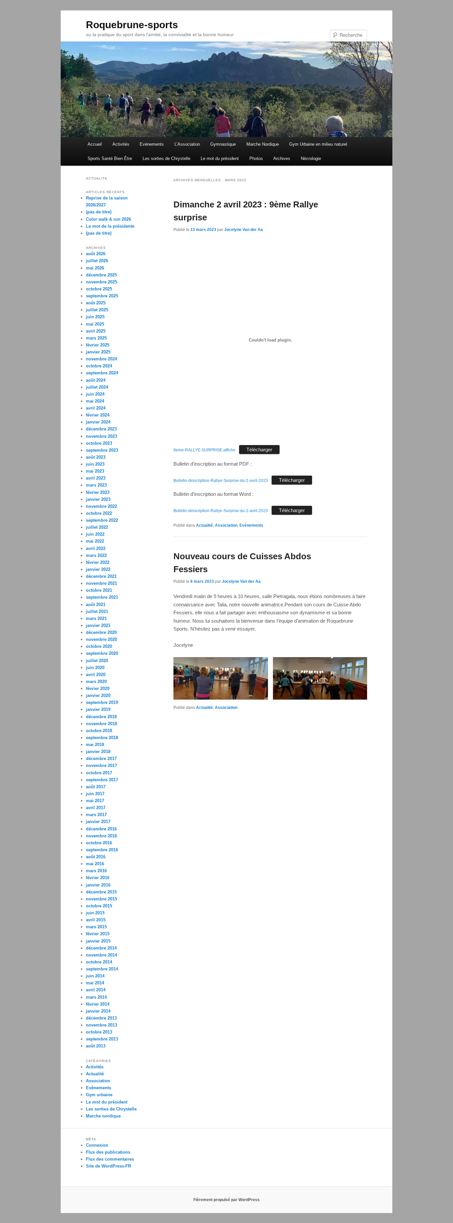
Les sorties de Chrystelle (166, 158)
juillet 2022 (97, 527)
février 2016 (97, 877)
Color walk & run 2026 (108, 219)
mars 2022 (96, 555)
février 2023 (97, 492)
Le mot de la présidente (110, 226)
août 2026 (95, 253)
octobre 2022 (99, 513)
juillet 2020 (97, 660)
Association (226, 525)
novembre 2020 (101, 639)
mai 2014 (95, 982)
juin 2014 (95, 975)
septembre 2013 (102, 1038)
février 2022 (97, 562)
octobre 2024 (99, 365)
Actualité (204, 525)
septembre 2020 (102, 653)
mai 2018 (95, 744)
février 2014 (97, 1004)
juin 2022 (95, 534)
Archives (281, 158)
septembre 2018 (102, 737)
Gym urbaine (99, 1094)
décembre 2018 (101, 716)
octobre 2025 (99, 288)
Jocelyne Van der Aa (243, 229)
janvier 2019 (98, 709)
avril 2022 (95, 548)
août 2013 (95, 1045)
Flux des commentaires (110, 1159)
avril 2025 (95, 331)
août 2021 (95, 604)
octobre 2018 (99, 730)
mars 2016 (96, 870)
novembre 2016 (101, 835)
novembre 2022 (101, 506)
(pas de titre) (98, 211)
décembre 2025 (101, 274)
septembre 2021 (102, 597)
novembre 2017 (101, 765)
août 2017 (95, 786)
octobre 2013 (99, 1032)
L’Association (187, 144)
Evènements (152, 144)
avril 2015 (95, 919)
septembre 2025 (102, 295)
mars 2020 (96, 681)
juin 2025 (95, 316)
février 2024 (97, 415)
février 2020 (97, 688)
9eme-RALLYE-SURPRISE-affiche (204, 450)
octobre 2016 (99, 842)
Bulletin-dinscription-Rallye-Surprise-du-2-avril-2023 (220, 480)
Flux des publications (108, 1152)
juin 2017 (95, 793)
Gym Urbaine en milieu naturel (318, 144)
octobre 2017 (99, 772)
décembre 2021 (101, 576)
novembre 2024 (101, 358)
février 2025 (97, 345)
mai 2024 (95, 401)
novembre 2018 (101, 723)
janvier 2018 (98, 751)
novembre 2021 (101, 583)
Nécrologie (311, 158)
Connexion (97, 1145)
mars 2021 (96, 618)
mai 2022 (95, 541)
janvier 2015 (98, 941)
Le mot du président (220, 158)
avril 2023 (95, 478)
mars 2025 (96, 338)
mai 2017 (95, 800)
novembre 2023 (101, 436)
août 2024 (95, 380)
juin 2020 (95, 667)
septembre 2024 (102, 372)
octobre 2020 (99, 646)
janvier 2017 (98, 821)
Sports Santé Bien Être (110, 158)
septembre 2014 (102, 968)
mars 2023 (96, 485)
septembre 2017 (102, 779)
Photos (256, 158)
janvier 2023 (98, 499)
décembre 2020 (101, 632)
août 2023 (95, 457)
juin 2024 (95, 394)
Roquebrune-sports (132, 24)
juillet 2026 (97, 260)
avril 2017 (95, 807)
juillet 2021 (97, 611)
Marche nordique (103, 1115)
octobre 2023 (99, 443)
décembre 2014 (101, 948)
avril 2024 (95, 408)
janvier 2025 (98, 351)
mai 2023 (95, 471)
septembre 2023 (102, 450)
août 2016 (95, 856)
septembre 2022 (102, 520)
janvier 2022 (98, 569)
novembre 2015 (101, 898)
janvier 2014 (98, 1011)
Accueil (95, 144)
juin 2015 (95, 912)
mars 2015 (96, 926)
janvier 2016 (98, 884)
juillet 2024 (97, 387)
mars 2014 (96, 997)
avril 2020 (95, 674)
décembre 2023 (101, 428)
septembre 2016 (102, 849)
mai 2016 (95, 863)
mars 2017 (96, 814)
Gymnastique (223, 144)
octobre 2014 (99, 961)
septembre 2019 (102, 702)
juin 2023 (95, 464)
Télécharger (259, 449)
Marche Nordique (262, 144)
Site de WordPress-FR (108, 1166)
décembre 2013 (101, 1018)
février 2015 (97, 933)
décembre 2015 (101, 891)
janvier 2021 (98, 625)
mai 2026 (95, 268)
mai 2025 (95, 324)
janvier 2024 (98, 422)
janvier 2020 (98, 695)
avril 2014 (95, 989)
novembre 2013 (101, 1025)
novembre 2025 (101, 281)
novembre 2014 (101, 955)
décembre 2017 (101, 758)
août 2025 (95, 302)
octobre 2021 (99, 590)
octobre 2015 (99, 905)
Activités (120, 144)
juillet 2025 (97, 309)
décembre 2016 (101, 828)
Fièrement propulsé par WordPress (226, 1199)
